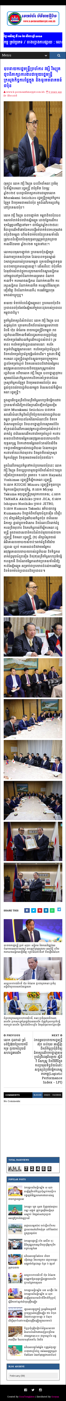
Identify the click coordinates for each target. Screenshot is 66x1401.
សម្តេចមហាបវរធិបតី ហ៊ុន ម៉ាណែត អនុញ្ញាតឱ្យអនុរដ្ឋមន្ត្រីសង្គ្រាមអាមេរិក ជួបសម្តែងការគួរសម (40, 1279)
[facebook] (25, 1390)
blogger (38, 1095)
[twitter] (33, 1390)
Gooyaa (55, 1397)
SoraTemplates (27, 1397)
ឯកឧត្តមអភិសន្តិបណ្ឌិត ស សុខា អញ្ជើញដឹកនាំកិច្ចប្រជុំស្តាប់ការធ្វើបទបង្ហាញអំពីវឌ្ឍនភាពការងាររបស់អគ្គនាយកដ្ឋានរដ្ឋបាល (32, 1193)
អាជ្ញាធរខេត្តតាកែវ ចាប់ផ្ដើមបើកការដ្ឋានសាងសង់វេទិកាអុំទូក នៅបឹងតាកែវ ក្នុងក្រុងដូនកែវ (41, 1229)
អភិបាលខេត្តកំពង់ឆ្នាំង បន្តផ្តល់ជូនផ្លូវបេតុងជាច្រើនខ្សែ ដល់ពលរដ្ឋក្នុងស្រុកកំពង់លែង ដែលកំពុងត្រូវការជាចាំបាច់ (40, 1351)
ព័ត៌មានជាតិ (12, 96)
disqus (47, 1095)
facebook (56, 1095)
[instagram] (40, 1390)
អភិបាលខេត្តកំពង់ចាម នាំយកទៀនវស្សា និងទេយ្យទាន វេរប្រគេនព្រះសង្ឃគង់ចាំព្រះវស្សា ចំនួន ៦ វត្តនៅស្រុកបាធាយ (32, 1262)
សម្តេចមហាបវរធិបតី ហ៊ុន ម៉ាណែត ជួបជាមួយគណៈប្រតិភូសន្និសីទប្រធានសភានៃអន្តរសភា (30, 985)
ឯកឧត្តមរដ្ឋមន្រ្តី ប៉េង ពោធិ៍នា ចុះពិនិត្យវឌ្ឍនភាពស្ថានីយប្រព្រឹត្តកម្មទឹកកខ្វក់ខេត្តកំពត (40, 1245)
